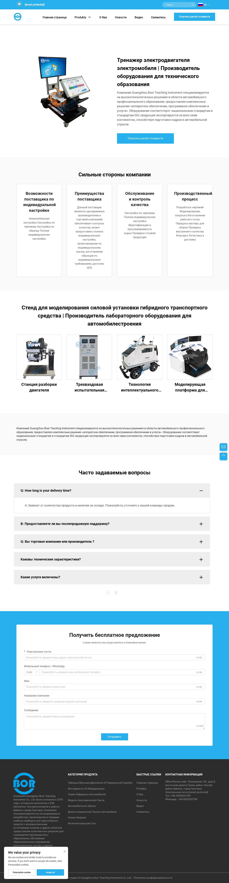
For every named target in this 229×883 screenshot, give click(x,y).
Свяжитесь (158, 17)
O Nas (103, 17)
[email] (223, 447)
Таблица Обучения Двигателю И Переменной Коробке (100, 782)
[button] (108, 593)
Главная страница (55, 17)
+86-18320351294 (180, 795)
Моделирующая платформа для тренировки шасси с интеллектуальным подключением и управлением (190, 387)
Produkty (80, 17)
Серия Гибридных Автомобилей (87, 794)
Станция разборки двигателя (39, 387)
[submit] (192, 4)
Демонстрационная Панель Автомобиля (92, 811)
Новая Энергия (77, 817)
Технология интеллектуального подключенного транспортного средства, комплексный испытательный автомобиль (139, 387)
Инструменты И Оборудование (86, 788)
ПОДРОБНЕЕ (39, 357)
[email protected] (34, 4)
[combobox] (31, 672)
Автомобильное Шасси (82, 805)
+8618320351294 (187, 799)
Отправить (114, 736)
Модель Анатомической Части (86, 800)
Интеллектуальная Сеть (82, 823)
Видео (139, 17)
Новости (121, 17)
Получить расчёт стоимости (194, 16)
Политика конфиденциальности (153, 877)
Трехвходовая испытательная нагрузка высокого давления (89, 387)
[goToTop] (223, 456)
